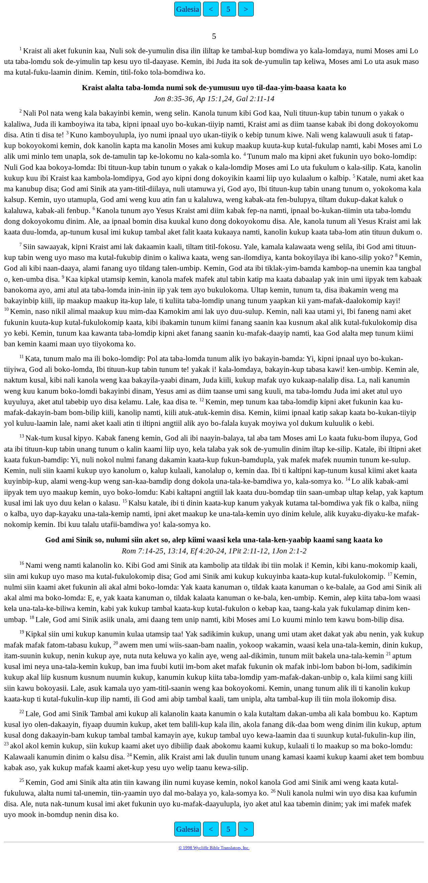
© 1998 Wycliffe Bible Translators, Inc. (214, 847)
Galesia (187, 9)
